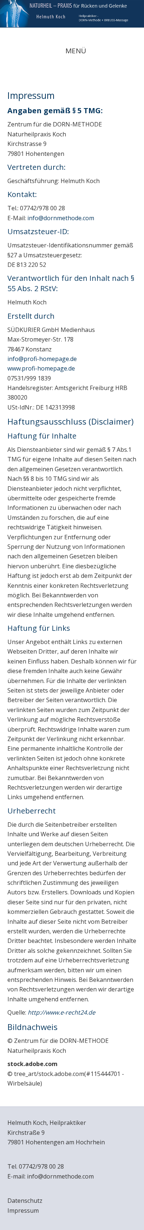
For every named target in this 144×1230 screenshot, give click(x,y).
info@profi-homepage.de (42, 359)
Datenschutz (24, 1201)
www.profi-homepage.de (41, 368)
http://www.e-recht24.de (61, 1012)
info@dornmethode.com (60, 218)
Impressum (23, 1210)
